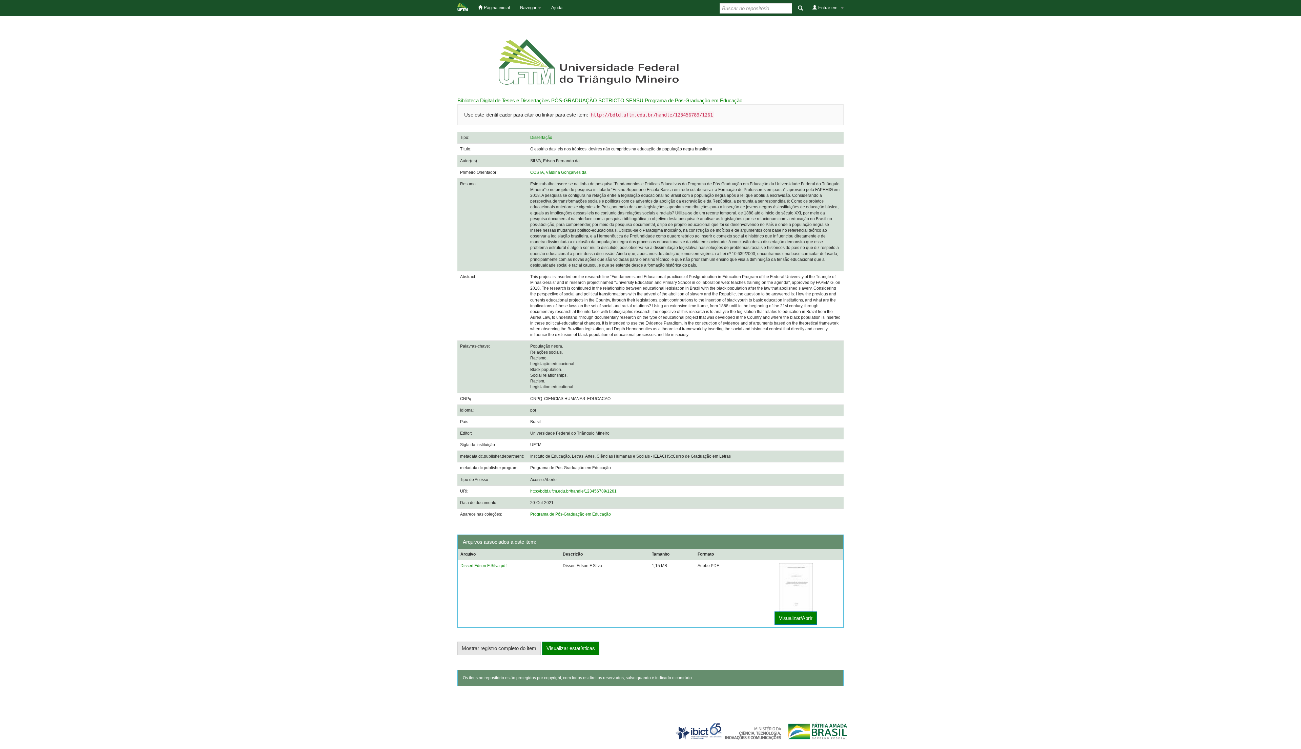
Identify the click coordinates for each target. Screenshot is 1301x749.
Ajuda (556, 7)
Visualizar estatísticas (570, 648)
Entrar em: (828, 7)
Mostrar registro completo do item (499, 648)
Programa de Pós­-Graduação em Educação (693, 100)
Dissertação (541, 137)
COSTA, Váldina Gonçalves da (558, 172)
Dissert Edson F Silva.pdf (483, 565)
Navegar (529, 7)
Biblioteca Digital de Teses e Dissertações (503, 100)
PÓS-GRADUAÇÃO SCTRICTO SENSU (597, 100)
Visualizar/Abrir (795, 618)
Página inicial (496, 7)
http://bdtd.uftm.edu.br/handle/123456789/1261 (573, 491)
